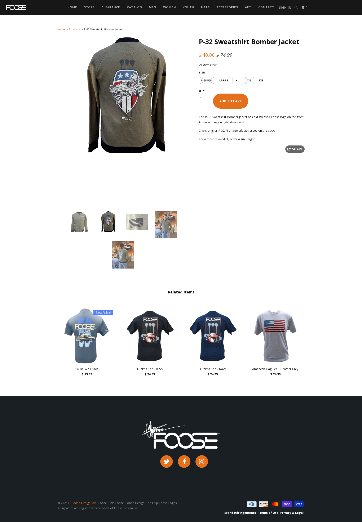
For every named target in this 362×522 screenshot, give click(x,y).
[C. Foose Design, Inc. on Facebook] (184, 461)
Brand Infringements (240, 513)
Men (152, 7)
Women (169, 7)
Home (72, 7)
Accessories (227, 7)
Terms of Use (268, 513)
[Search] (296, 7)
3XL (261, 80)
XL (237, 80)
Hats (205, 7)
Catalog (134, 7)
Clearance (111, 7)
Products (74, 29)
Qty (202, 91)
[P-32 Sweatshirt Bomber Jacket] (126, 97)
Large (223, 80)
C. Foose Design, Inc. (82, 503)
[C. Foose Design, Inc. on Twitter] (166, 461)
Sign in (285, 7)
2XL (249, 80)
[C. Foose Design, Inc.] (27, 7)
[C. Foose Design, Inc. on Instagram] (201, 461)
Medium (207, 80)
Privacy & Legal (292, 513)
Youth (188, 7)
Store (89, 7)
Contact (266, 7)
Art (248, 7)
